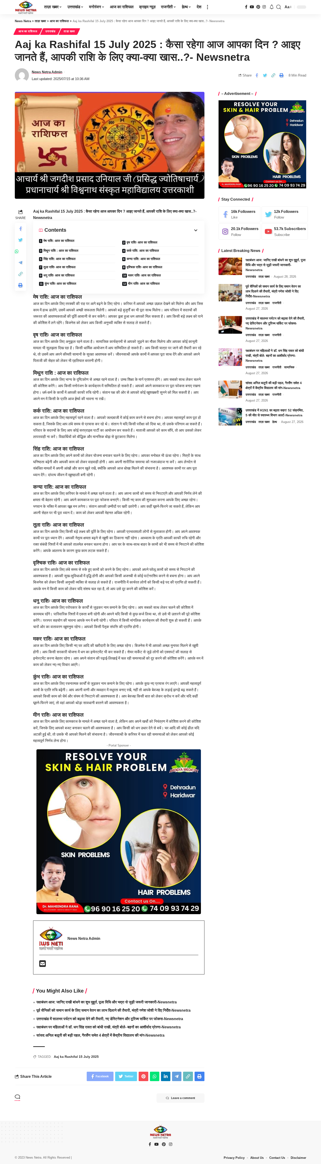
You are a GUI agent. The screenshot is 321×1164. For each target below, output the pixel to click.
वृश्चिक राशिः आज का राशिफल (144, 267)
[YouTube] (252, 7)
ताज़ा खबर (69, 31)
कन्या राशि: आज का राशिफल (143, 259)
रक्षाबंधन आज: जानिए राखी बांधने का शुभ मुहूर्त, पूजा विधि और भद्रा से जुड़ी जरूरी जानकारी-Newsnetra (106, 1002)
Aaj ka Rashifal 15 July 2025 (76, 1057)
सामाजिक (289, 367)
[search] (278, 7)
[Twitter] (285, 214)
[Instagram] (264, 7)
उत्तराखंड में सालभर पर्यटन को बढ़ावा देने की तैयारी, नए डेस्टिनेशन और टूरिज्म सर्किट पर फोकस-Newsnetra (109, 1019)
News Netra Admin (47, 72)
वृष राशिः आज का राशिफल (142, 242)
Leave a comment (183, 1098)
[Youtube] (285, 231)
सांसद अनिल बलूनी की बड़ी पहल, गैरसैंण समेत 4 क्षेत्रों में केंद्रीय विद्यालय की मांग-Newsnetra (100, 1035)
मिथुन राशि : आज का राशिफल (60, 250)
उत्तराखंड (50, 31)
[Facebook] (246, 7)
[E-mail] (42, 965)
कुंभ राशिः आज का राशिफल (60, 283)
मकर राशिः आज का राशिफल (144, 275)
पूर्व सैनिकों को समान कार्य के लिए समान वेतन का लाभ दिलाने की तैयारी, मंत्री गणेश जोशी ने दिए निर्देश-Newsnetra (113, 1010)
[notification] (271, 7)
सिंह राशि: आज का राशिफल (59, 259)
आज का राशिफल (28, 31)
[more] (207, 7)
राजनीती (276, 302)
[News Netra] (26, 7)
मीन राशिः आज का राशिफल (144, 283)
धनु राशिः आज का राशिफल (58, 275)
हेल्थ (274, 422)
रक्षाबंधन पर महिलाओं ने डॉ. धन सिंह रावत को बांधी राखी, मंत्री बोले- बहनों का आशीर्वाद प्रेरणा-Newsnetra (108, 1027)
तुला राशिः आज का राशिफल (59, 267)
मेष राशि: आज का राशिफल (58, 241)
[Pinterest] (258, 7)
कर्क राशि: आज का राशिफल (143, 250)
